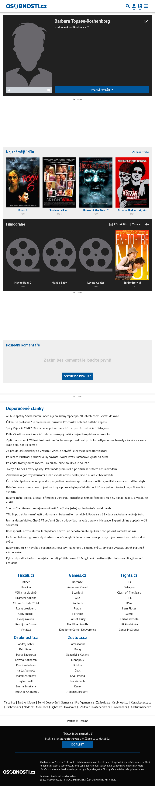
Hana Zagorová (26, 654)
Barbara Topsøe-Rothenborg (82, 21)
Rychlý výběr (101, 90)
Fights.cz (129, 575)
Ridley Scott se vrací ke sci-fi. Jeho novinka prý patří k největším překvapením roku (58, 434)
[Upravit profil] (146, 21)
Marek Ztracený (26, 676)
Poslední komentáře (23, 345)
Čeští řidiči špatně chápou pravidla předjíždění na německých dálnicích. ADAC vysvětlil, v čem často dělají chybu (76, 481)
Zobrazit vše (140, 152)
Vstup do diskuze (77, 376)
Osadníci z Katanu (77, 654)
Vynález (26, 629)
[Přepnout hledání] (128, 6)
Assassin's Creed (77, 587)
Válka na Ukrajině (25, 592)
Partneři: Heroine (77, 721)
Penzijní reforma (25, 624)
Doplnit (77, 744)
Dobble (77, 665)
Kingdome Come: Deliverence (77, 629)
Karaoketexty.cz (141, 702)
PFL (129, 598)
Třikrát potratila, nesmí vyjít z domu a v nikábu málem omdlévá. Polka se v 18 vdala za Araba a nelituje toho (75, 514)
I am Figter (129, 608)
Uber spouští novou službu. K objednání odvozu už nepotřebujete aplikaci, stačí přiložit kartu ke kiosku (71, 531)
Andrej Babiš (26, 644)
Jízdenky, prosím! (77, 691)
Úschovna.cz (13, 707)
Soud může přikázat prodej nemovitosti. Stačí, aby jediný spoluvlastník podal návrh (58, 508)
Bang (77, 649)
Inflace (26, 582)
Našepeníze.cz (101, 707)
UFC (129, 582)
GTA (77, 598)
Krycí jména (77, 676)
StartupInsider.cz (140, 707)
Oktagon (129, 587)
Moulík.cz (42, 707)
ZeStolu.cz (103, 702)
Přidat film (120, 224)
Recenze (77, 582)
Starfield (77, 592)
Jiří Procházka (129, 624)
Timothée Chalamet (26, 691)
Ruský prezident (26, 608)
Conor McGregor (129, 629)
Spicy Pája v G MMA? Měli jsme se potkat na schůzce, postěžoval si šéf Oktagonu (57, 428)
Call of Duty (77, 619)
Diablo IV (77, 603)
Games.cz (77, 575)
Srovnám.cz (120, 707)
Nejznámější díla (20, 151)
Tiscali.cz (25, 575)
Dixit (77, 670)
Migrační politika (25, 598)
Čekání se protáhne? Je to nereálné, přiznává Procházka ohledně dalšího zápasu (56, 422)
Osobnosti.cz (26, 637)
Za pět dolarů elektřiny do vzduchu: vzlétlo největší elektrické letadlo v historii (56, 451)
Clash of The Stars (129, 592)
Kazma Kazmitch (26, 660)
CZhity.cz (84, 707)
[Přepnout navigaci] (134, 6)
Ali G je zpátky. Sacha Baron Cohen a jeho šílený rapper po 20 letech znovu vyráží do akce (62, 416)
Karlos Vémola (129, 619)
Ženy (40, 702)
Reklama (44, 776)
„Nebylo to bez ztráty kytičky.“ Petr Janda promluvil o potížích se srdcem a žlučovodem (61, 469)
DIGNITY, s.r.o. (108, 779)
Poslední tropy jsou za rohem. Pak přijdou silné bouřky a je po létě (47, 463)
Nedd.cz (29, 707)
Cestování (52, 702)
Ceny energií (25, 614)
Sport (31, 702)
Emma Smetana (26, 686)
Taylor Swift (26, 681)
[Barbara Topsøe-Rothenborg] (29, 52)
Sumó (129, 614)
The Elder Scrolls (77, 624)
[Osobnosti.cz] (26, 6)
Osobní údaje (69, 776)
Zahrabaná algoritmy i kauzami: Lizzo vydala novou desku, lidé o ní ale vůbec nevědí (59, 475)
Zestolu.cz (77, 637)
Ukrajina (26, 587)
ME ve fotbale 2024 (26, 603)
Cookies (55, 776)
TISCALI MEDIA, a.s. (74, 779)
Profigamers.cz (84, 702)
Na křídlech (77, 681)
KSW (129, 603)
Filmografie (15, 224)
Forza (77, 608)
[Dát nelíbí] (40, 90)
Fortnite (77, 614)
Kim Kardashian (26, 665)
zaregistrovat (69, 738)
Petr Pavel (26, 649)
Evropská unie (26, 619)
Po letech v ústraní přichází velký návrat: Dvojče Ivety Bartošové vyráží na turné (57, 457)
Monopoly (77, 660)
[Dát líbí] (17, 90)
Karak (77, 686)
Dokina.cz (70, 707)
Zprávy (22, 702)
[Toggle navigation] (146, 6)
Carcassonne (77, 644)
